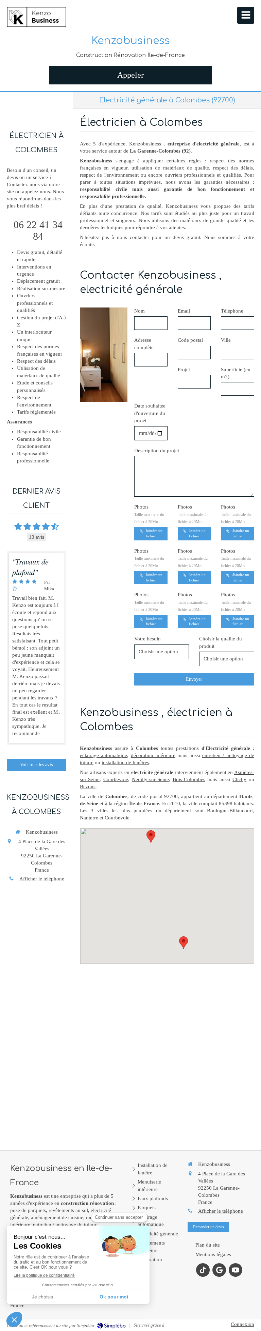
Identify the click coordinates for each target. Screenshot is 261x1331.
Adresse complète (144, 343)
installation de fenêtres (125, 762)
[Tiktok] (203, 1270)
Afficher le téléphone (41, 878)
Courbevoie (115, 779)
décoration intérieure (153, 755)
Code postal (190, 340)
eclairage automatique (103, 755)
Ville (226, 340)
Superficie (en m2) (235, 373)
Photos (149, 514)
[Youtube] (235, 1270)
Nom (139, 311)
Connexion (242, 1324)
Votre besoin (147, 638)
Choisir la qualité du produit (220, 642)
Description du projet (156, 450)
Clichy (239, 779)
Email (184, 311)
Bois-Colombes (189, 779)
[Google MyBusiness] (219, 1270)
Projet (184, 369)
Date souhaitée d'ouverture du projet (150, 413)
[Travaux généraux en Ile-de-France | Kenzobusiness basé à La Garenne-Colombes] (36, 17)
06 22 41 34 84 (38, 230)
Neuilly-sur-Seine (150, 779)
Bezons (87, 786)
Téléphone (232, 311)
